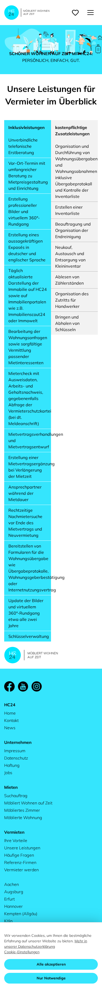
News (9, 727)
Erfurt (9, 899)
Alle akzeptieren (51, 964)
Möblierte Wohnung (23, 817)
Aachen (11, 884)
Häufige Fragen (19, 855)
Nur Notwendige (51, 978)
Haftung (12, 765)
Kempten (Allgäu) (20, 913)
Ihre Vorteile (15, 840)
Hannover (13, 906)
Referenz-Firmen (20, 862)
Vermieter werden (21, 869)
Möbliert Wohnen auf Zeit (28, 802)
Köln (8, 921)
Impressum (14, 750)
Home (10, 713)
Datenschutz (16, 758)
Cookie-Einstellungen (21, 952)
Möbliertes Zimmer (22, 810)
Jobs (8, 772)
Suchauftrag (15, 795)
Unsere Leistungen (22, 847)
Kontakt (11, 720)
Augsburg (13, 891)
